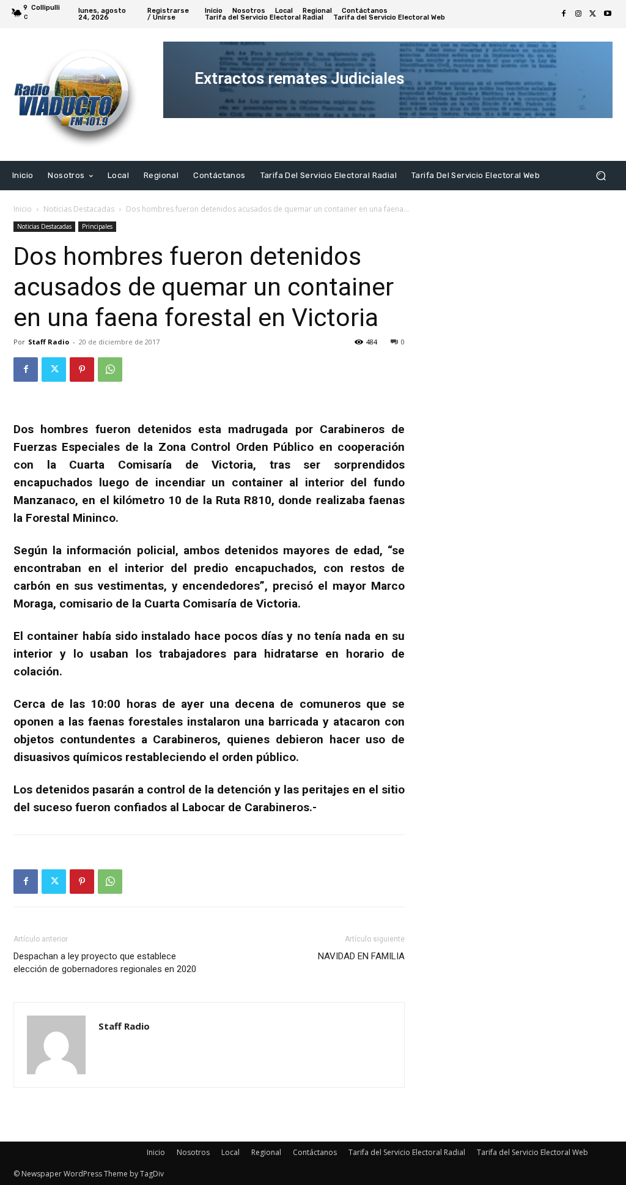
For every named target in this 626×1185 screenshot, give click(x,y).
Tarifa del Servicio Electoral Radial (406, 1152)
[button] (600, 175)
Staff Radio (48, 341)
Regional (266, 1152)
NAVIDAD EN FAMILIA (361, 956)
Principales (97, 226)
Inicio (22, 209)
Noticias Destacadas (78, 209)
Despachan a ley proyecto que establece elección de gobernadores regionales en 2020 (104, 963)
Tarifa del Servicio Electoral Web (532, 1152)
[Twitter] (593, 14)
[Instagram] (578, 14)
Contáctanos (315, 1152)
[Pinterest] (82, 369)
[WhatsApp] (110, 369)
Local (230, 1152)
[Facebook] (563, 14)
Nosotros (193, 1152)
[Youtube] (607, 14)
